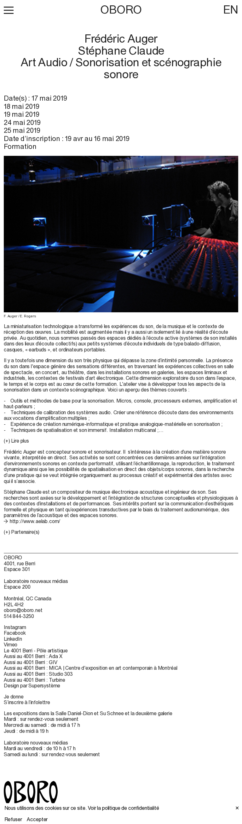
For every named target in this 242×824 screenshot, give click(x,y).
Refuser (13, 819)
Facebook (15, 633)
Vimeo (10, 644)
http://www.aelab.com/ (35, 521)
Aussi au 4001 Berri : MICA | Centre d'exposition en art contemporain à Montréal (90, 668)
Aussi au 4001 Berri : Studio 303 (38, 674)
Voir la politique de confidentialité (123, 808)
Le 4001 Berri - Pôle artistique (36, 650)
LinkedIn (13, 639)
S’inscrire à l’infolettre (27, 702)
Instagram (15, 627)
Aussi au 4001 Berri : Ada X (33, 656)
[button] (9, 10)
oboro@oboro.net (23, 610)
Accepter (37, 819)
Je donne (14, 696)
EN (230, 9)
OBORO (121, 9)
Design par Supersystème (32, 685)
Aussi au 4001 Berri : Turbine (34, 680)
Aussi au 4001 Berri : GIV (30, 662)
